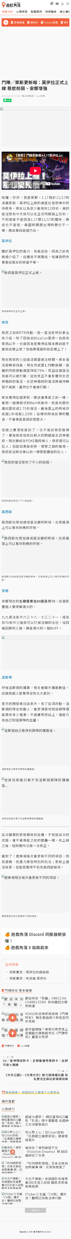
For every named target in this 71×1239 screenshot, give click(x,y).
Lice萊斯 (25, 1045)
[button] (67, 3)
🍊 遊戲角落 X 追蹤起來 (27, 947)
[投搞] (51, 3)
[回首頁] (11, 5)
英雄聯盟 (19, 22)
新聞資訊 (36, 12)
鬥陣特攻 (9, 1045)
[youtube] (57, 3)
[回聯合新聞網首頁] (3, 5)
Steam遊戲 (51, 22)
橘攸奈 (34, 22)
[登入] (62, 3)
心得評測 (21, 12)
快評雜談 (50, 12)
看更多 (35, 1210)
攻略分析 (7, 12)
